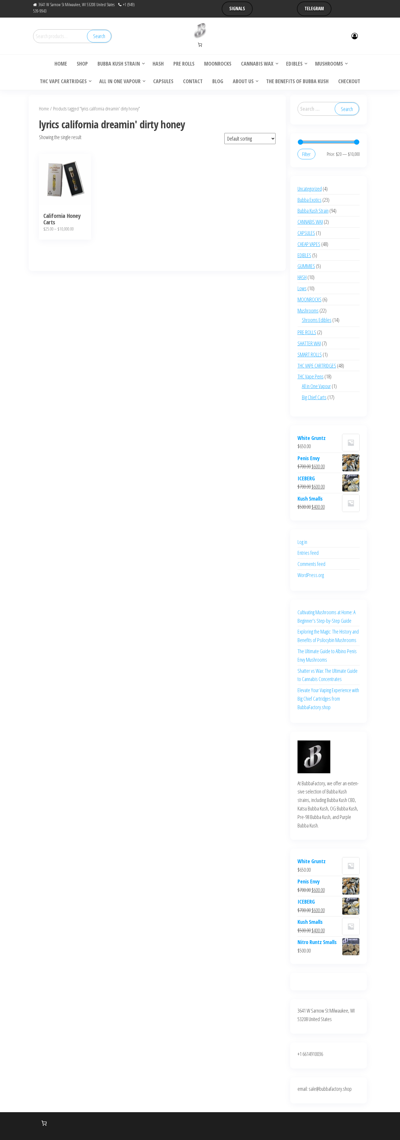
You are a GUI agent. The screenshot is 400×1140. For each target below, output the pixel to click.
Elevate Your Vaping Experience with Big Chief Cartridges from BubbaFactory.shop (328, 699)
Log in (302, 541)
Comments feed (311, 563)
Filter (306, 154)
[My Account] (354, 35)
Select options (65, 187)
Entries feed (308, 552)
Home (44, 108)
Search (99, 36)
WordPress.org (311, 574)
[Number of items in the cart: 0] (200, 45)
